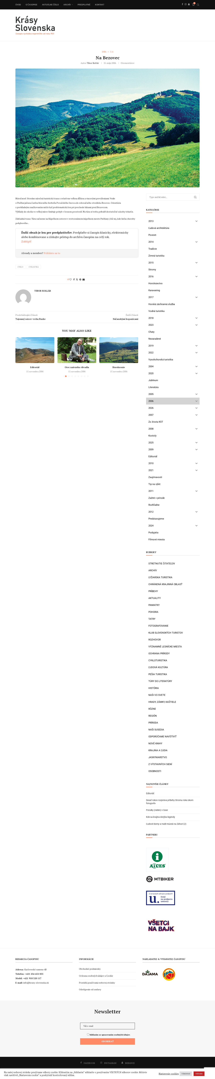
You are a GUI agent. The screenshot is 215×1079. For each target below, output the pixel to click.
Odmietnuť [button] (185, 1074)
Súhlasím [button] (199, 1074)
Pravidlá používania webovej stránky (97, 982)
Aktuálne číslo (50, 5)
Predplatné (84, 5)
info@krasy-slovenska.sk (36, 982)
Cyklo (20, 267)
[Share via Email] (83, 279)
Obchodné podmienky (90, 968)
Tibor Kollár (93, 62)
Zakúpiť (26, 241)
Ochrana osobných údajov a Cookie (96, 975)
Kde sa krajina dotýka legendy (160, 817)
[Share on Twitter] (77, 279)
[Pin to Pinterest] (80, 279)
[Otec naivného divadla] (76, 350)
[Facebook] (182, 7)
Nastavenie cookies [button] (169, 1073)
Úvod (18, 5)
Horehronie (119, 367)
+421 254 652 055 (34, 973)
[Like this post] (70, 279)
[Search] (198, 4)
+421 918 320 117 (32, 978)
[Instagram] (186, 7)
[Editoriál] (34, 350)
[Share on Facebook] (74, 279)
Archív (67, 5)
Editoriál (34, 367)
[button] (19, 357)
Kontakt (99, 5)
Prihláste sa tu (52, 253)
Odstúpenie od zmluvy (90, 989)
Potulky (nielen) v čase (157, 810)
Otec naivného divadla (77, 367)
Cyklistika (34, 267)
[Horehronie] (118, 350)
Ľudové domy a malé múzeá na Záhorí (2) (166, 824)
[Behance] (189, 7)
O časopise (31, 5)
